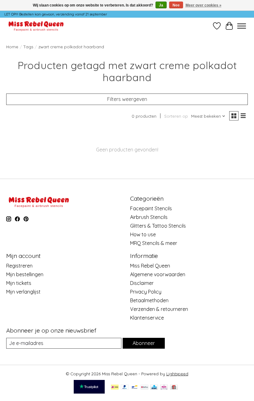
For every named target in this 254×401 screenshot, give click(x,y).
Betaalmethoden (149, 300)
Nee (176, 5)
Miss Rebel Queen (150, 266)
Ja (161, 5)
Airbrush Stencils (149, 217)
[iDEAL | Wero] (115, 387)
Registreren (19, 266)
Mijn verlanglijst (23, 292)
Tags (28, 46)
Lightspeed (177, 373)
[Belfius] (144, 387)
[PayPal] (125, 387)
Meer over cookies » (203, 5)
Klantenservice (147, 318)
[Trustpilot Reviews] (89, 392)
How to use (143, 234)
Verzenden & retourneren (159, 309)
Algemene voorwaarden (157, 274)
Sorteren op (176, 116)
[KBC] (154, 387)
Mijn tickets (18, 283)
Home (12, 46)
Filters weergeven (127, 99)
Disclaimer (142, 283)
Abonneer (144, 343)
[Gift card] (174, 387)
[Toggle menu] (241, 26)
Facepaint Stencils (151, 208)
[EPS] (164, 387)
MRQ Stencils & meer (153, 243)
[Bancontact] (134, 387)
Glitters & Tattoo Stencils (158, 226)
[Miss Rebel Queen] (36, 26)
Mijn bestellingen (24, 274)
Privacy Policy (145, 292)
